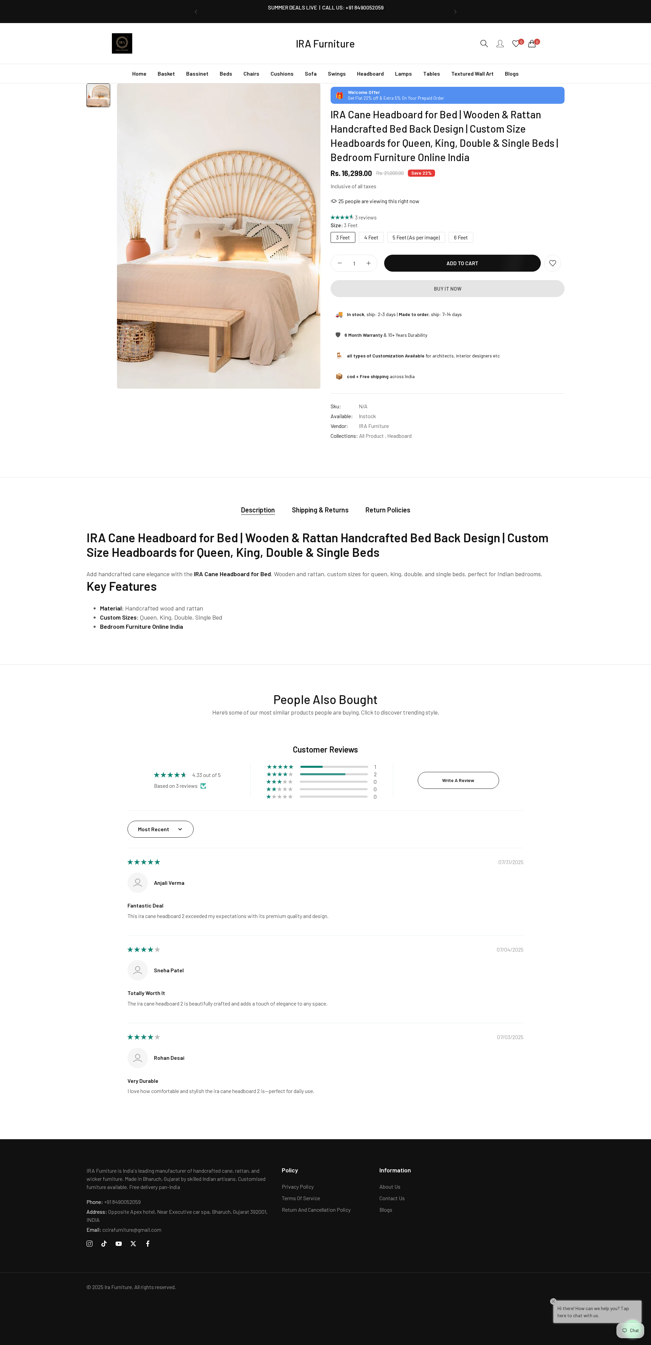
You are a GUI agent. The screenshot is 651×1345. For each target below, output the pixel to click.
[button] (196, 11)
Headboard (399, 435)
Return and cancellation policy (316, 1209)
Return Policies (388, 510)
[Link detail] (89, 1244)
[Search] (484, 43)
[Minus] (340, 263)
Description (258, 510)
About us (389, 1186)
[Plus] (368, 263)
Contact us (392, 1198)
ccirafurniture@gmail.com (123, 1229)
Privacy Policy (298, 1186)
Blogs (385, 1209)
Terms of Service (301, 1198)
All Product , (372, 435)
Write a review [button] (458, 780)
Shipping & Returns (320, 510)
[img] (143, 862)
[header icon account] (500, 43)
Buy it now (447, 289)
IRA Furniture (374, 426)
